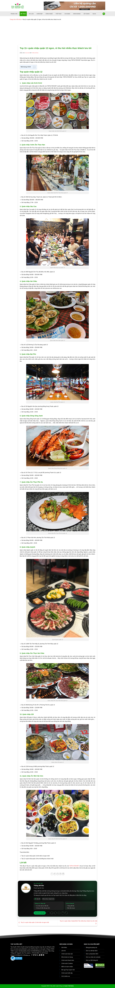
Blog (94, 13)
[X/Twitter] (55, 912)
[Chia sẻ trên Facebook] (52, 874)
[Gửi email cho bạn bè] (57, 874)
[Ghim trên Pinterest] (60, 874)
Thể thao (58, 13)
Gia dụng (67, 13)
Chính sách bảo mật (67, 954)
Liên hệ (63, 950)
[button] (104, 13)
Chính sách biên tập (67, 973)
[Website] (48, 912)
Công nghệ (49, 13)
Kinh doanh (76, 13)
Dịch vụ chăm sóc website (93, 957)
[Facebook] (51, 912)
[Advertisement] (57, 33)
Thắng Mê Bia (35, 52)
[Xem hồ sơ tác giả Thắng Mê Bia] (26, 888)
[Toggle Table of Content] (33, 67)
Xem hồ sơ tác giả (40, 913)
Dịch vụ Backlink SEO (92, 954)
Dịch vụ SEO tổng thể (92, 960)
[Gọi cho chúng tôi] (37, 955)
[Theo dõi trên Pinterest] (39, 955)
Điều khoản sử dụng (67, 957)
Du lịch (31, 13)
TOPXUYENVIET (74, 866)
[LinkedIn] (62, 912)
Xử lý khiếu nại (65, 976)
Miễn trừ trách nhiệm (67, 966)
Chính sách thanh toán (67, 960)
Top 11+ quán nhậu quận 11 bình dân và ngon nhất (34, 922)
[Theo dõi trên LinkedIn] (41, 955)
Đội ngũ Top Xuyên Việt (68, 969)
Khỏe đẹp (39, 13)
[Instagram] (59, 912)
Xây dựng (87, 13)
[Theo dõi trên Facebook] (32, 955)
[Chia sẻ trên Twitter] (54, 874)
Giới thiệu (64, 947)
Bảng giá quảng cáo (91, 947)
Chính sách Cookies (67, 963)
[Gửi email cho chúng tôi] (35, 955)
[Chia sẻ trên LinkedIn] (63, 874)
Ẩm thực (23, 13)
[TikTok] (66, 912)
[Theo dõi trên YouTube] (43, 955)
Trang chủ (14, 13)
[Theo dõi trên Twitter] (33, 955)
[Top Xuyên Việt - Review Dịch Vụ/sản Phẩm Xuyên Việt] (17, 5)
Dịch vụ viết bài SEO (91, 950)
